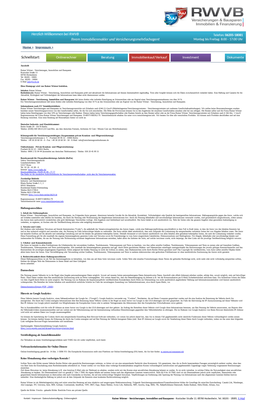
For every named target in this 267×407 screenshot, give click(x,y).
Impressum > (44, 47)
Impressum (36, 398)
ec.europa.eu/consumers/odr (172, 351)
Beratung (107, 57)
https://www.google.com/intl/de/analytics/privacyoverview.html (47, 328)
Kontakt (27, 398)
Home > (28, 47)
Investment (191, 57)
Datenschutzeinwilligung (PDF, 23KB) (37, 287)
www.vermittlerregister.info (52, 201)
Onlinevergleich (70, 398)
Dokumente (235, 57)
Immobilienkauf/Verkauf (149, 57)
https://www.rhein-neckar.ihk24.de (43, 194)
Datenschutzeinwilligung (53, 398)
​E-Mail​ (241, 398)
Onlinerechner (66, 57)
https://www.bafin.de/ (37, 169)
